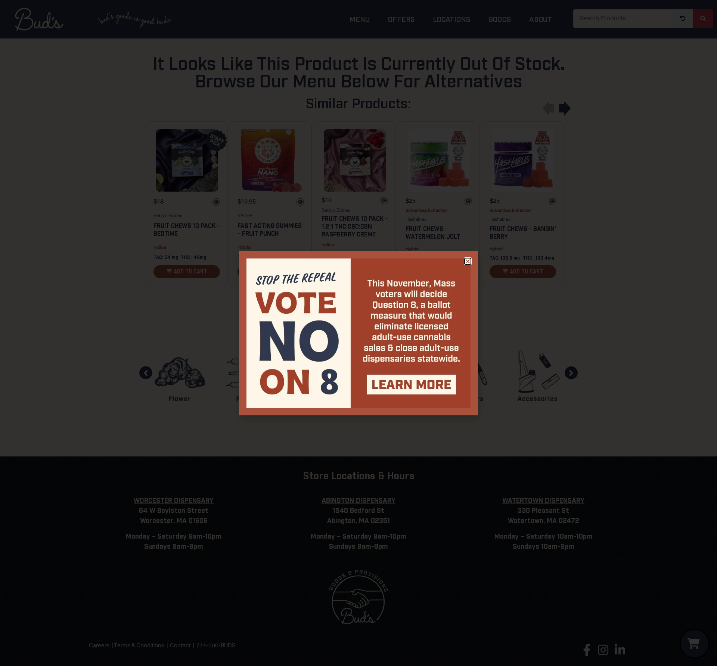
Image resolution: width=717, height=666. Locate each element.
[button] (468, 261)
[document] (358, 333)
